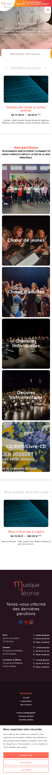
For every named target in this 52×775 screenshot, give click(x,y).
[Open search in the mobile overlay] (26, 54)
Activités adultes (26, 719)
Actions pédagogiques (26, 712)
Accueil (26, 697)
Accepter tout (26, 755)
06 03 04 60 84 (42, 638)
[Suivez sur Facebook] (21, 622)
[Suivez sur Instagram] (31, 622)
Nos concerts (26, 704)
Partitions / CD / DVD (32, 3)
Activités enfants (26, 716)
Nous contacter (42, 642)
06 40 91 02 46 (42, 651)
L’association (26, 701)
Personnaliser (26, 762)
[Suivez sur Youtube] (26, 622)
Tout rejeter (26, 770)
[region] (26, 750)
